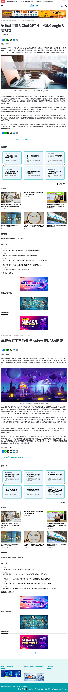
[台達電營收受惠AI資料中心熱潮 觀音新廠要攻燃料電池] (57, 218)
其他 (7, 20)
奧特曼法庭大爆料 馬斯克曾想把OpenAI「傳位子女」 (9, 226)
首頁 (3, 20)
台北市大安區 (52, 154)
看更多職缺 (60, 184)
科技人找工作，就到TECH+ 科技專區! (18, 1)
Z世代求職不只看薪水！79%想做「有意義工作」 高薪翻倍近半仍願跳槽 (11, 205)
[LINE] (25, 689)
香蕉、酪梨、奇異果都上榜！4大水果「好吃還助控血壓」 (33, 193)
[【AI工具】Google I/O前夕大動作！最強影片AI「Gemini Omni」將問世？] (34, 218)
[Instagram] (23, 689)
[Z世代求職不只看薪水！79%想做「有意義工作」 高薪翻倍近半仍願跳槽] (11, 197)
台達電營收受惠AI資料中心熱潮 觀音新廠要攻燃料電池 (57, 226)
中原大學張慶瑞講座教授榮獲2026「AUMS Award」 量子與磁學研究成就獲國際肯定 (56, 206)
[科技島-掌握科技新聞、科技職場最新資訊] (34, 5)
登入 (11, 238)
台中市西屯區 (30, 169)
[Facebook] (19, 689)
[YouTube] (21, 689)
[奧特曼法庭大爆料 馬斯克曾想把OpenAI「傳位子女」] (11, 218)
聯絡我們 (40, 689)
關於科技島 (32, 689)
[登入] (62, 6)
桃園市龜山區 (9, 154)
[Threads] (27, 689)
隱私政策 (48, 689)
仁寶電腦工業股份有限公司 (12, 160)
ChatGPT (5, 139)
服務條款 (55, 689)
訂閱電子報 (62, 689)
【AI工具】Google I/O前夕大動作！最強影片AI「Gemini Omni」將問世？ (34, 226)
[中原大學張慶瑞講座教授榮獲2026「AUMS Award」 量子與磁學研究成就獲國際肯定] (57, 197)
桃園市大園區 (30, 154)
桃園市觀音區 (52, 169)
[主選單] (2, 6)
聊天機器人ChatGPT (28, 139)
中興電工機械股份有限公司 (12, 175)
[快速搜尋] (66, 6)
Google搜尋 (15, 139)
